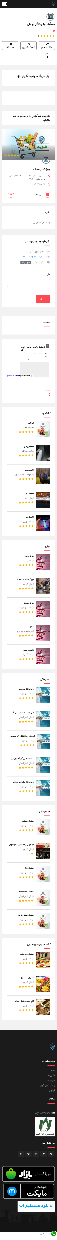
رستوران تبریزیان (27, 977)
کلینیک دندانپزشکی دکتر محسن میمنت (23, 738)
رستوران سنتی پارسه (26, 915)
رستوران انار (29, 868)
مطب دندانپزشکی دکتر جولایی (22, 759)
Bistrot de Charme (26, 891)
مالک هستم (46, 47)
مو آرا (32, 626)
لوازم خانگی (38, 195)
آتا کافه (31, 423)
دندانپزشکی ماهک (26, 689)
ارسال (43, 299)
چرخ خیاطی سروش (41, 169)
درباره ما (51, 1081)
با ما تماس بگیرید (47, 1086)
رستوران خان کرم (27, 954)
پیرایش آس (29, 556)
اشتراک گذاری (28, 47)
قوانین (52, 1090)
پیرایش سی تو (29, 603)
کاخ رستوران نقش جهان (24, 1001)
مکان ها (51, 1076)
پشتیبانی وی (44, 1234)
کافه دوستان (29, 470)
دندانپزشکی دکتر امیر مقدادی (23, 782)
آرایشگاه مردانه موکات (25, 579)
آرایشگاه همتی (28, 650)
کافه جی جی (29, 446)
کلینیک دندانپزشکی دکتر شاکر (23, 712)
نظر (49, 274)
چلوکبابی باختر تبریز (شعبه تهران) (21, 844)
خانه (53, 1071)
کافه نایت (30, 517)
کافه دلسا (30, 493)
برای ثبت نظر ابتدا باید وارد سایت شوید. (35, 256)
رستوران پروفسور (27, 821)
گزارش (47, 54)
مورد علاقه (10, 47)
